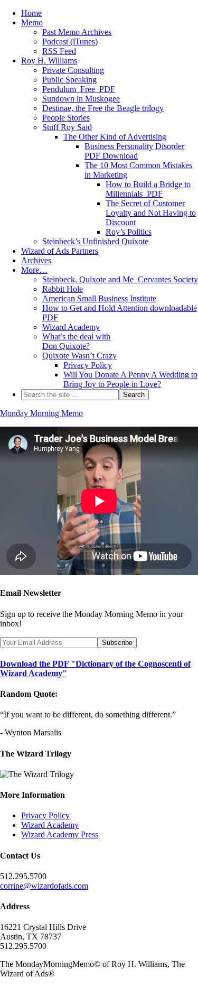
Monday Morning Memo (41, 413)
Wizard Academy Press (59, 834)
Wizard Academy (50, 824)
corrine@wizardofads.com (44, 885)
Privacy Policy (45, 815)
